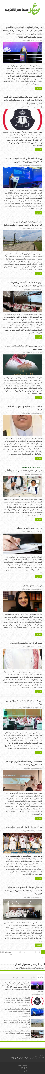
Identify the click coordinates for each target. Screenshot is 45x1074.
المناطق (26, 768)
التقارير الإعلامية (24, 831)
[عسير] (22, 8)
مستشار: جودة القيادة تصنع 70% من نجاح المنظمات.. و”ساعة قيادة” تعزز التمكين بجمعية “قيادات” (23, 890)
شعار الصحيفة (22, 1071)
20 (15, 952)
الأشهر (32, 977)
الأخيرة (40, 977)
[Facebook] (24, 1067)
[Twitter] (22, 1067)
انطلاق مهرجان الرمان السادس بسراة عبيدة (24, 827)
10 (20, 952)
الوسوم (15, 977)
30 (11, 955)
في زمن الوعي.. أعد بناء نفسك (29, 528)
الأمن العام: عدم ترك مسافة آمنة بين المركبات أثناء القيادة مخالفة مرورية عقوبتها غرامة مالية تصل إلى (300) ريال (23, 100)
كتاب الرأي (25, 352)
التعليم (26, 474)
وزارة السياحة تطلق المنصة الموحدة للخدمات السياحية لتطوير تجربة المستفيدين (17, 1011)
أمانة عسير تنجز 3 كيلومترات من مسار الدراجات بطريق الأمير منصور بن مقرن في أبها (17, 1022)
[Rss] (27, 1067)
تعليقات (24, 977)
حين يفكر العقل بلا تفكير (32, 586)
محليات (26, 289)
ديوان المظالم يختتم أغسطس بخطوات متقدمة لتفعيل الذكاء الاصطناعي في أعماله (16, 1033)
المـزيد (38, 88)
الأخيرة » (41, 958)
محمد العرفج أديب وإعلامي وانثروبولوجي (25, 643)
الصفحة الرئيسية (23, 40)
